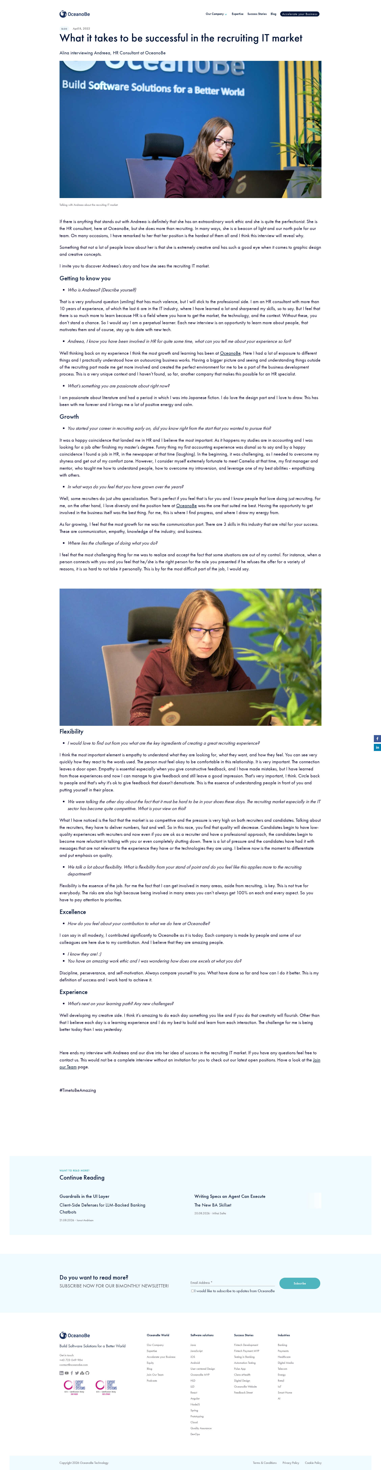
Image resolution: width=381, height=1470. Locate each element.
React (193, 1392)
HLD (192, 1381)
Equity (150, 1363)
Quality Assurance (201, 1428)
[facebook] (377, 739)
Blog (149, 1369)
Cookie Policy (313, 1463)
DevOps (195, 1434)
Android (195, 1363)
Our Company (155, 1345)
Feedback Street (243, 1392)
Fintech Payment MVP (246, 1351)
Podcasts (152, 1381)
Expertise (152, 1351)
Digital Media (286, 1363)
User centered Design (202, 1369)
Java (193, 1345)
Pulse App (240, 1369)
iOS (192, 1357)
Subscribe (300, 1283)
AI (279, 1398)
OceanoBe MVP (200, 1375)
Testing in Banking (244, 1357)
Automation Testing (245, 1363)
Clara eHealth (242, 1375)
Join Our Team (155, 1375)
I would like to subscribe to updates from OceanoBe (234, 1290)
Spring (194, 1410)
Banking (282, 1345)
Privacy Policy (291, 1463)
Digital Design (242, 1381)
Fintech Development (246, 1345)
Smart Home (285, 1392)
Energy (282, 1375)
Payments (283, 1351)
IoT (279, 1387)
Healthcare (284, 1357)
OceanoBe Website (245, 1387)
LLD (192, 1387)
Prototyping (197, 1416)
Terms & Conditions (265, 1463)
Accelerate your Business (161, 1357)
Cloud (194, 1422)
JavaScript (196, 1351)
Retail (281, 1381)
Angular (195, 1398)
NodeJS (195, 1404)
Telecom (282, 1369)
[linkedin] (377, 748)
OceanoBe (230, 353)
